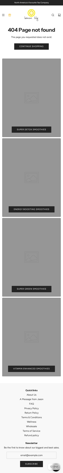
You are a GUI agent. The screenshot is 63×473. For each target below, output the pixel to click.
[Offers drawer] (9, 15)
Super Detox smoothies (31, 129)
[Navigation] (3, 15)
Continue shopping (31, 46)
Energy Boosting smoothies (31, 209)
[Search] (53, 15)
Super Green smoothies (31, 289)
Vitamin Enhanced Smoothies (31, 368)
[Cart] (59, 15)
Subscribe (31, 464)
